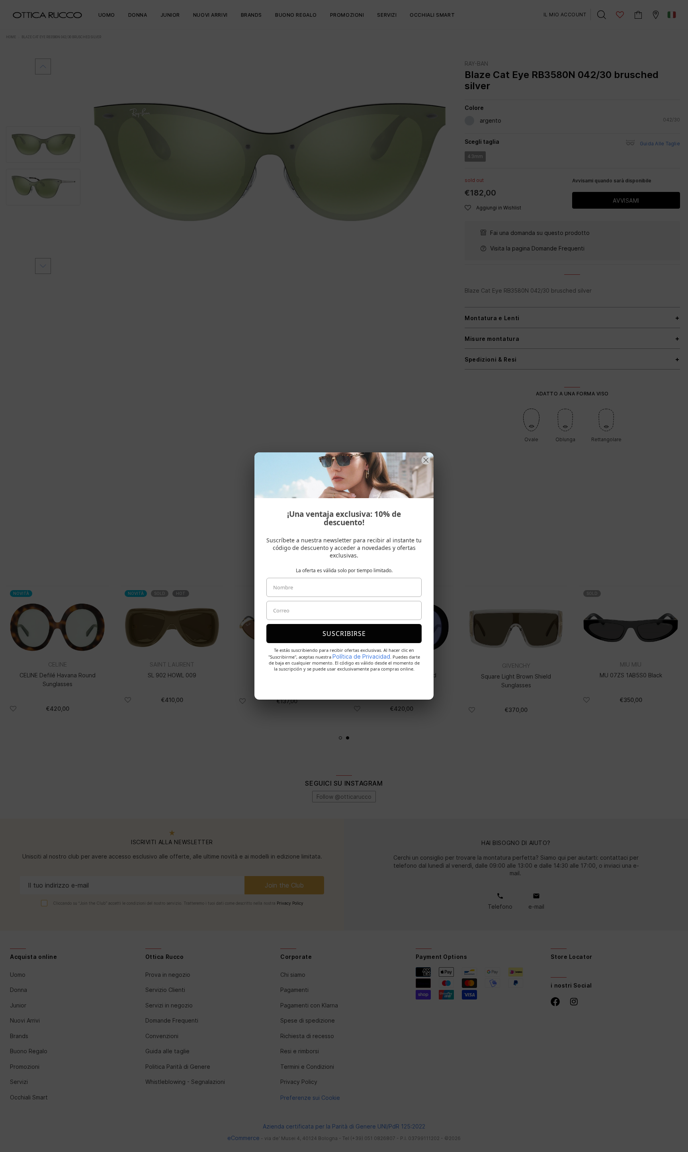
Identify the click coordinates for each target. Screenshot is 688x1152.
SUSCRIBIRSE (344, 633)
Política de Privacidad (361, 656)
